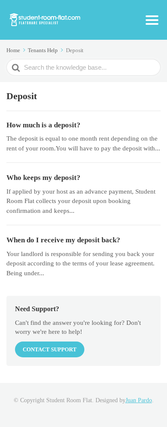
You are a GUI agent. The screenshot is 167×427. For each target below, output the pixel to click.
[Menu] (152, 20)
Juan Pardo (138, 400)
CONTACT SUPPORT (50, 349)
